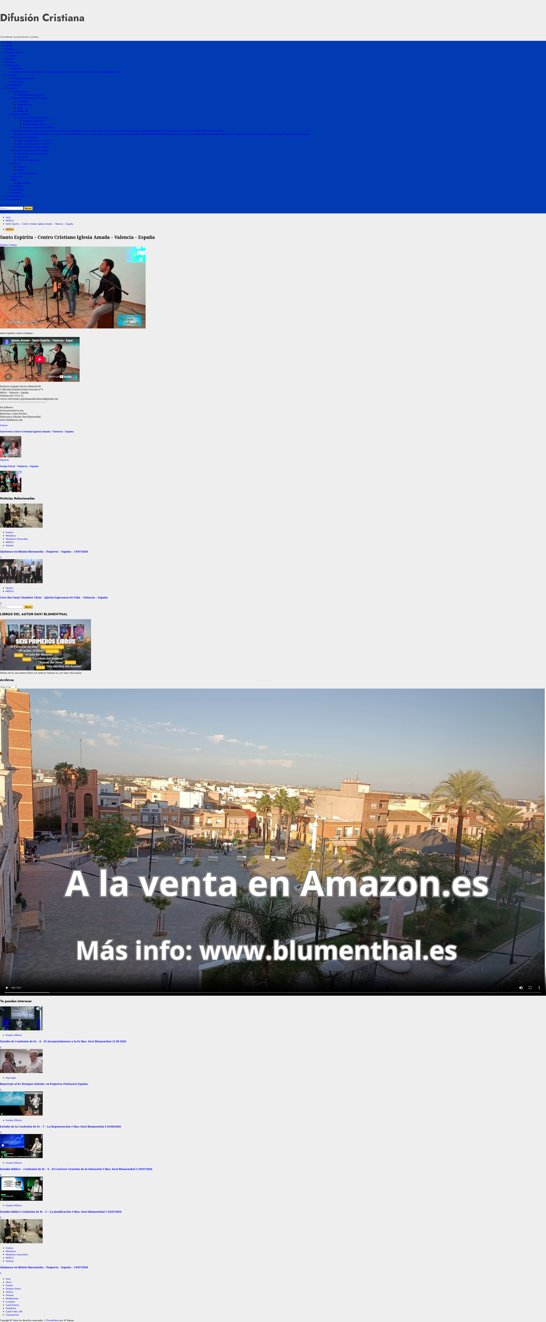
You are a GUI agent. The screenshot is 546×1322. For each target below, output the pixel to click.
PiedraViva (11, 88)
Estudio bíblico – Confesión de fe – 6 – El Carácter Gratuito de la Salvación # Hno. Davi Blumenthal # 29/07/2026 (76, 1169)
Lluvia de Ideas (25, 104)
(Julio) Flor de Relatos (163, 134)
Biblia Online (24, 183)
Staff (14, 55)
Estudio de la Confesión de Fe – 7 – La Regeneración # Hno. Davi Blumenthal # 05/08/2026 (60, 1126)
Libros (9, 45)
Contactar (11, 75)
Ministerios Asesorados (17, 539)
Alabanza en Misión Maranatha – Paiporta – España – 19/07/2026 (44, 551)
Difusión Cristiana (42, 17)
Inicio (8, 42)
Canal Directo (13, 85)
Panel (20, 107)
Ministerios (11, 535)
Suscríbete (6, 211)
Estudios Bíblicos (20, 114)
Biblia (14, 179)
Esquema (22, 157)
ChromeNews (52, 1320)
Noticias (10, 62)
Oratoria (21, 166)
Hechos (10, 58)
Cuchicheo (22, 101)
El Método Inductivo (34, 121)
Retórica (15, 163)
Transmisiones (13, 199)
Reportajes (11, 1077)
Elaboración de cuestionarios (33, 153)
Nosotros (16, 193)
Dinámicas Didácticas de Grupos (28, 98)
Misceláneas (117, 130)
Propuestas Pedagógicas (24, 137)
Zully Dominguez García (30, 94)
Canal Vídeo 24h (15, 196)
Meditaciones (13, 65)
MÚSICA (10, 229)
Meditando (17, 189)
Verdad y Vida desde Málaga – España (65, 72)
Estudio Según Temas (34, 124)
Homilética (17, 186)
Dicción (21, 170)
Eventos (10, 49)
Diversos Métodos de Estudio (33, 117)
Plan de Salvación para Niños (33, 147)
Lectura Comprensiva (28, 160)
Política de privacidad (23, 78)
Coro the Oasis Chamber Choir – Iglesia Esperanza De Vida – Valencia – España (54, 597)
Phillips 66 (22, 111)
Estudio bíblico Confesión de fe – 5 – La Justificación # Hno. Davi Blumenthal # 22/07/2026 (61, 1211)
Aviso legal (17, 81)
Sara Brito (16, 68)
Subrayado (17, 176)
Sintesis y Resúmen (27, 173)
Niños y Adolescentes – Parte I (34, 140)
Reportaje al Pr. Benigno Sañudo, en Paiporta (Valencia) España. (44, 1084)
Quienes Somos (14, 52)
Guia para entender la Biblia (38, 127)
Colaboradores (19, 91)
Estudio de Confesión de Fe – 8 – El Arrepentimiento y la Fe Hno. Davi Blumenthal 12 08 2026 (63, 1041)
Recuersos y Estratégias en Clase (29, 150)
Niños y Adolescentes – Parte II (34, 143)
